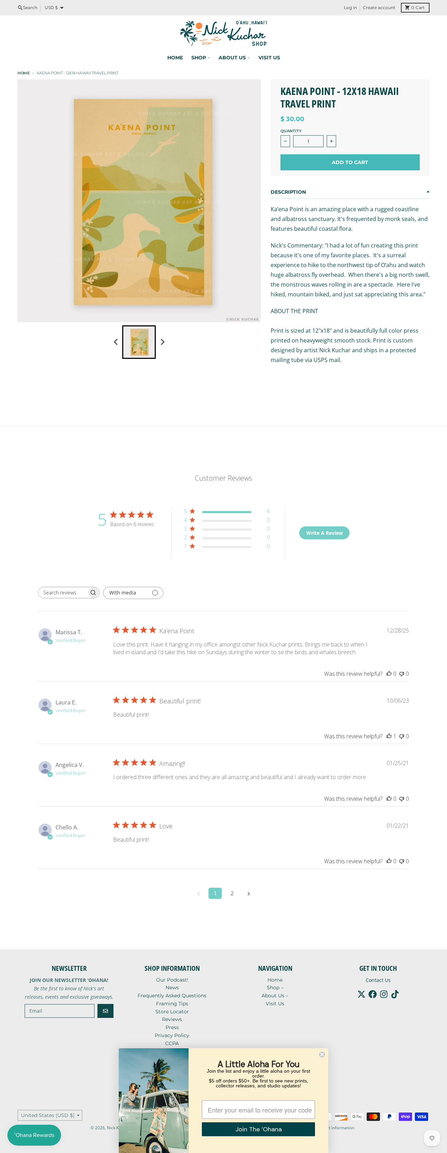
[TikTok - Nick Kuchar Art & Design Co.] (395, 994)
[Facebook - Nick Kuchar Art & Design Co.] (372, 994)
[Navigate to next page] (248, 893)
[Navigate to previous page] (198, 893)
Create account (379, 7)
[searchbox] (62, 592)
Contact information (334, 1128)
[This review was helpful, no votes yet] (389, 674)
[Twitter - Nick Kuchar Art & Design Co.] (361, 994)
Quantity (290, 130)
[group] (139, 342)
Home (23, 73)
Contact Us (378, 980)
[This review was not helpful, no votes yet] (401, 674)
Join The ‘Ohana (258, 1129)
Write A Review (324, 533)
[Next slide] (162, 342)
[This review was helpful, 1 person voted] (389, 736)
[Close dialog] (321, 1054)
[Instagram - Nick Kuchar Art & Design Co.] (384, 994)
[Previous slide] (116, 342)
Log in (350, 7)
